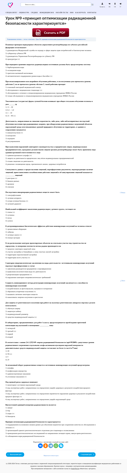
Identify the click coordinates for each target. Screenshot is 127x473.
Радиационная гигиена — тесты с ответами (20, 39)
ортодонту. (92, 468)
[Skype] (61, 445)
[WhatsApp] (55, 445)
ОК (115, 7)
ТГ (120, 7)
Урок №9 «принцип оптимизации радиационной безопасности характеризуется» (61, 39)
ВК (109, 7)
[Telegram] (50, 445)
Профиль (102, 7)
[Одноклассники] (45, 445)
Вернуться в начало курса (51, 455)
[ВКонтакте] (40, 445)
